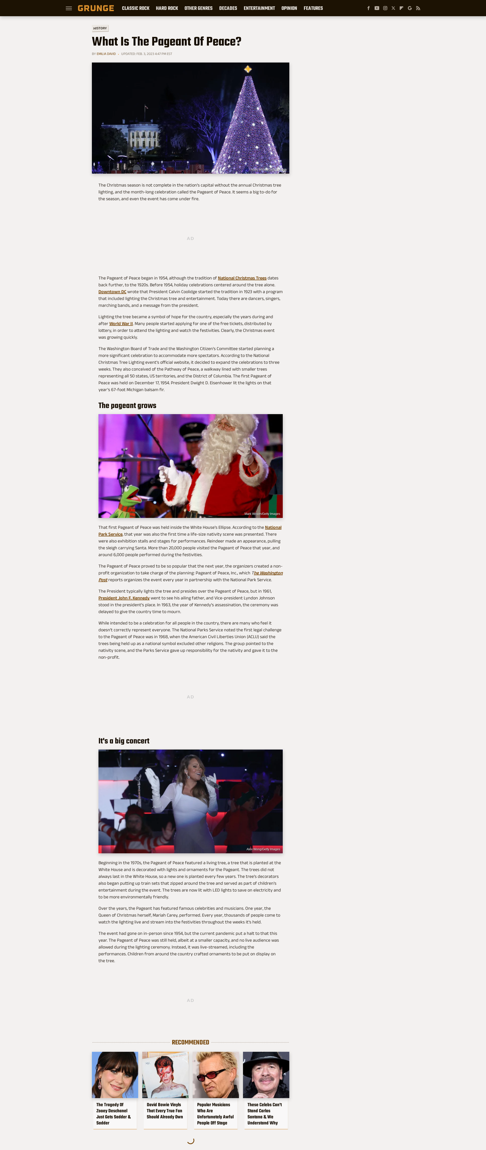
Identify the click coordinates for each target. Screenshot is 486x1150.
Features (313, 8)
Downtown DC (112, 291)
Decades (228, 8)
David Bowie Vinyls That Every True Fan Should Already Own (165, 1111)
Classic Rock (135, 8)
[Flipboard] (401, 8)
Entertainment (259, 8)
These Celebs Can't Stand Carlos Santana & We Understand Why (265, 1114)
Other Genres (199, 8)
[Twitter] (393, 8)
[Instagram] (385, 8)
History (100, 28)
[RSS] (418, 8)
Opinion (289, 8)
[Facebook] (369, 8)
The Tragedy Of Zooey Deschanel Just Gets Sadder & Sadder (113, 1114)
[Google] (410, 8)
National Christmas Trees (242, 277)
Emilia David (106, 54)
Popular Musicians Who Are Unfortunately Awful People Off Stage (215, 1114)
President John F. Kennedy (124, 597)
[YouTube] (377, 8)
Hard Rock (167, 8)
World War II (121, 323)
